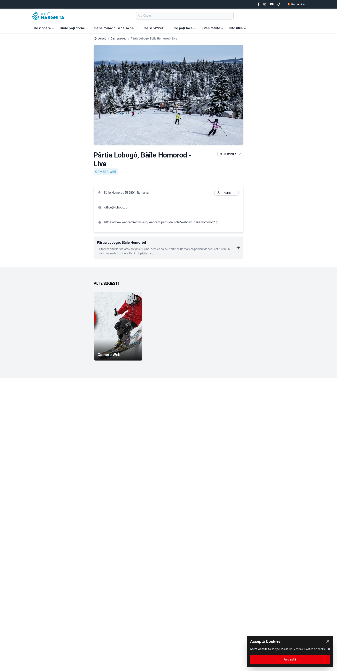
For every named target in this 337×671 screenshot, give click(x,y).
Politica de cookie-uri (317, 649)
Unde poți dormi (72, 28)
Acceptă (290, 659)
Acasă (102, 38)
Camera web (118, 38)
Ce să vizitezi (154, 28)
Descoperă (43, 28)
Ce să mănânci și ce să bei (115, 28)
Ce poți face (184, 28)
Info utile (236, 28)
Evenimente (211, 28)
